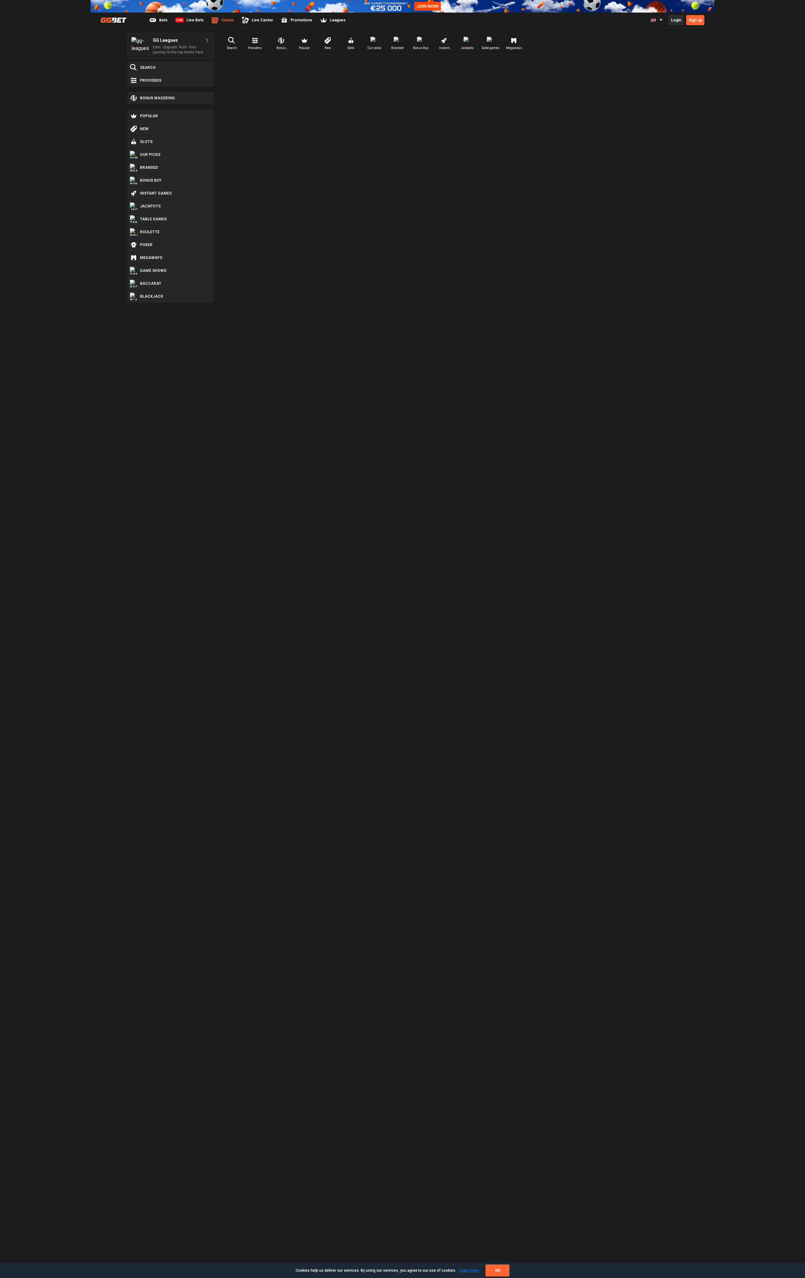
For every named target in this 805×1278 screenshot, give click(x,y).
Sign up (695, 20)
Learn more (469, 1270)
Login (676, 20)
